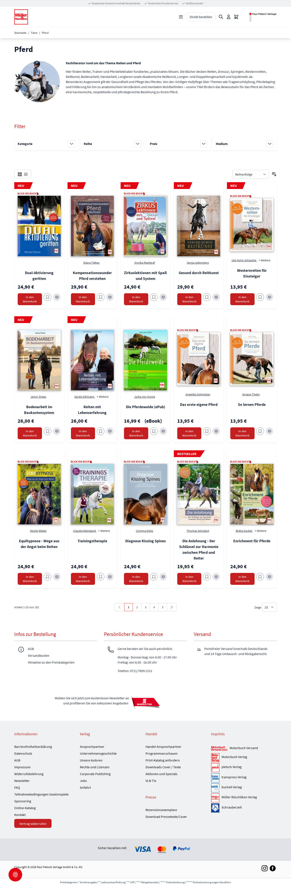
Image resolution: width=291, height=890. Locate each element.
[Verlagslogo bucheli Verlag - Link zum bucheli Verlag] (215, 787)
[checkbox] (19, 174)
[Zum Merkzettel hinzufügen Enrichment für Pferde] (260, 577)
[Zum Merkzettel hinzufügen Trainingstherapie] (100, 577)
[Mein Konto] (228, 16)
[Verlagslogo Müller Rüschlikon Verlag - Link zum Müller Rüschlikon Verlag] (215, 797)
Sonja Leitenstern (198, 263)
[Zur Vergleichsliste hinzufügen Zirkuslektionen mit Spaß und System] (163, 297)
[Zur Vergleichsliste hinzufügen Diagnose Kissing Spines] (163, 577)
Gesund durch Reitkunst (199, 272)
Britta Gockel (244, 531)
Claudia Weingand (85, 531)
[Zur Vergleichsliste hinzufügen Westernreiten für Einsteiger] (269, 297)
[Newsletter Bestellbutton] (145, 702)
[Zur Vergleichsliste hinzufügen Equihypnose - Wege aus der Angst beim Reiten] (57, 577)
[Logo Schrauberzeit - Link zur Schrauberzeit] (215, 807)
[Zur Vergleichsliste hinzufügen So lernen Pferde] (269, 431)
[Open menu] (181, 17)
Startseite (20, 33)
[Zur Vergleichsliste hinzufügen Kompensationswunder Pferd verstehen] (110, 297)
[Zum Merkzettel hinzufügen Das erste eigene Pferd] (207, 431)
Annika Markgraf (144, 263)
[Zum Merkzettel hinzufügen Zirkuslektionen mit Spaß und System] (154, 297)
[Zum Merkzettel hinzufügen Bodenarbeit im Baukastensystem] (47, 431)
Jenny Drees (38, 397)
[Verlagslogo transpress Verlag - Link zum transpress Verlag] (215, 777)
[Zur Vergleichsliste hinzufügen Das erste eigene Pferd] (216, 431)
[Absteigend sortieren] (274, 174)
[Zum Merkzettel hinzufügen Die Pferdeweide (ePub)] (154, 431)
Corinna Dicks (144, 531)
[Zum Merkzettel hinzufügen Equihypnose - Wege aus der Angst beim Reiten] (47, 577)
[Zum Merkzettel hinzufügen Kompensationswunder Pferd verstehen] (100, 297)
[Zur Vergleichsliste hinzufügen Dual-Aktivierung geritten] (57, 297)
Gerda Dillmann (84, 397)
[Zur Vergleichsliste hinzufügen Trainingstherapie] (110, 577)
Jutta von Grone (144, 397)
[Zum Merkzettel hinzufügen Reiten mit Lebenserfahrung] (100, 431)
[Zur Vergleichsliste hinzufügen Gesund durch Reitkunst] (216, 297)
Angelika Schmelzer (198, 394)
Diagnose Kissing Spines (145, 540)
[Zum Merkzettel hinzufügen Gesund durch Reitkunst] (207, 297)
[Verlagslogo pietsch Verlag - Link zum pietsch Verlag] (215, 767)
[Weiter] (172, 607)
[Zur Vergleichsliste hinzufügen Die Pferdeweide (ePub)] (163, 431)
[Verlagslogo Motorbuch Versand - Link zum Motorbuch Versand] (219, 748)
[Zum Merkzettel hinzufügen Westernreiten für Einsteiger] (260, 297)
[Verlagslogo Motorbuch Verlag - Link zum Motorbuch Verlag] (215, 757)
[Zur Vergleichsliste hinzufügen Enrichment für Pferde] (269, 577)
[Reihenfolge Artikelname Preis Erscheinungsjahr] (250, 174)
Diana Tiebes (91, 263)
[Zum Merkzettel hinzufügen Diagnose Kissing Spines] (154, 577)
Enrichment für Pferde (251, 540)
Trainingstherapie (92, 540)
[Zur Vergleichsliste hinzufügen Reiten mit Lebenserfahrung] (110, 431)
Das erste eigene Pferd (199, 404)
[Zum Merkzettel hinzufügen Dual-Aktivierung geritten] (47, 297)
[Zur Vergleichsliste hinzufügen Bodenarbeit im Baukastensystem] (57, 431)
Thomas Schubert (198, 531)
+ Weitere (264, 260)
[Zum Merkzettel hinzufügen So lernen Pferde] (260, 431)
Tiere (34, 33)
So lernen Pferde (252, 404)
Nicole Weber (38, 531)
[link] (119, 607)
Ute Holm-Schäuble (244, 260)
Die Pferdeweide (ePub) (145, 406)
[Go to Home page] (21, 16)
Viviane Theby (251, 394)
